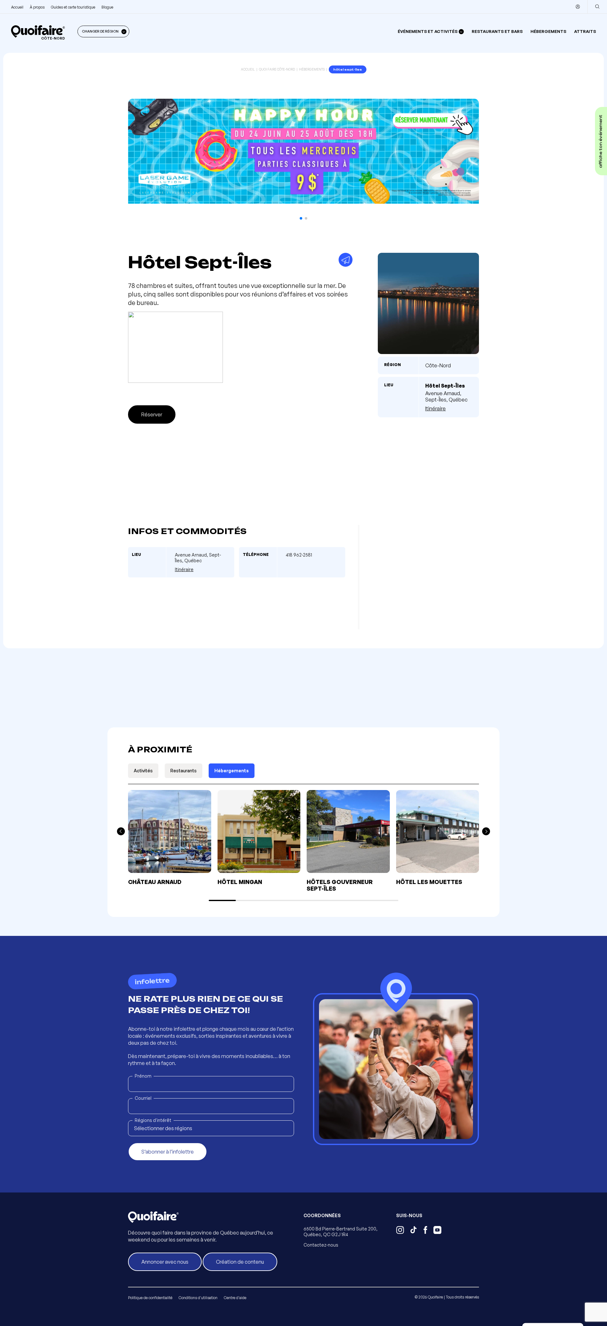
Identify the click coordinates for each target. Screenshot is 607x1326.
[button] (301, 218)
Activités (143, 770)
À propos (37, 7)
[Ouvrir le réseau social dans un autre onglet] (400, 1231)
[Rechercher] (597, 6)
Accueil (17, 7)
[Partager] (346, 260)
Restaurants (183, 770)
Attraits (585, 31)
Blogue (107, 7)
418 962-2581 (299, 554)
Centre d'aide (235, 1297)
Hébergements (548, 31)
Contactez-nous (321, 1245)
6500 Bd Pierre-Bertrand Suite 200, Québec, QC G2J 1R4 (340, 1231)
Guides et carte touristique (73, 7)
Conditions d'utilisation (198, 1297)
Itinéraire (435, 408)
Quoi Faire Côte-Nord (277, 69)
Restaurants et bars (497, 31)
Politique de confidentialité (150, 1297)
